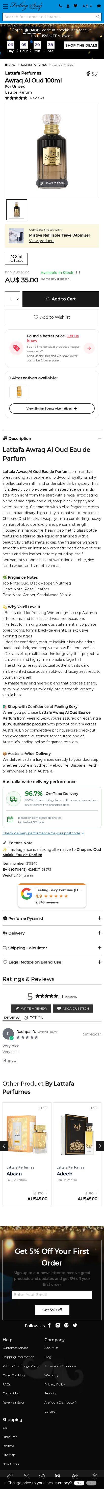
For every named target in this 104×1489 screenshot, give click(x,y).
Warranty (51, 1375)
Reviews (8, 1446)
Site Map (9, 1455)
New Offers (11, 1464)
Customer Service (15, 1348)
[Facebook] (88, 74)
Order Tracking (14, 1375)
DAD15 (35, 30)
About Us (51, 1348)
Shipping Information (18, 1357)
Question (34, 1018)
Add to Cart (63, 299)
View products (41, 241)
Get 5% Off (52, 1310)
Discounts (10, 1437)
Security (50, 1393)
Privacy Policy (54, 1384)
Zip (5, 1427)
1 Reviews (36, 98)
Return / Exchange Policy (21, 1366)
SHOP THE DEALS (81, 45)
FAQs (7, 1384)
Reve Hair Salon (14, 1402)
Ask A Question (76, 1008)
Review (12, 1018)
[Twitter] (95, 74)
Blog (47, 1357)
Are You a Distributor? (60, 1402)
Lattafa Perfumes (34, 64)
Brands (10, 64)
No (91, 1483)
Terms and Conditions (60, 1366)
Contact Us (11, 1393)
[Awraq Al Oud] (16, 209)
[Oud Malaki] (19, 392)
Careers (49, 1411)
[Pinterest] (66, 1326)
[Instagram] (58, 1326)
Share (11, 1061)
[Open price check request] (89, 348)
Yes (79, 1483)
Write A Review (34, 1008)
